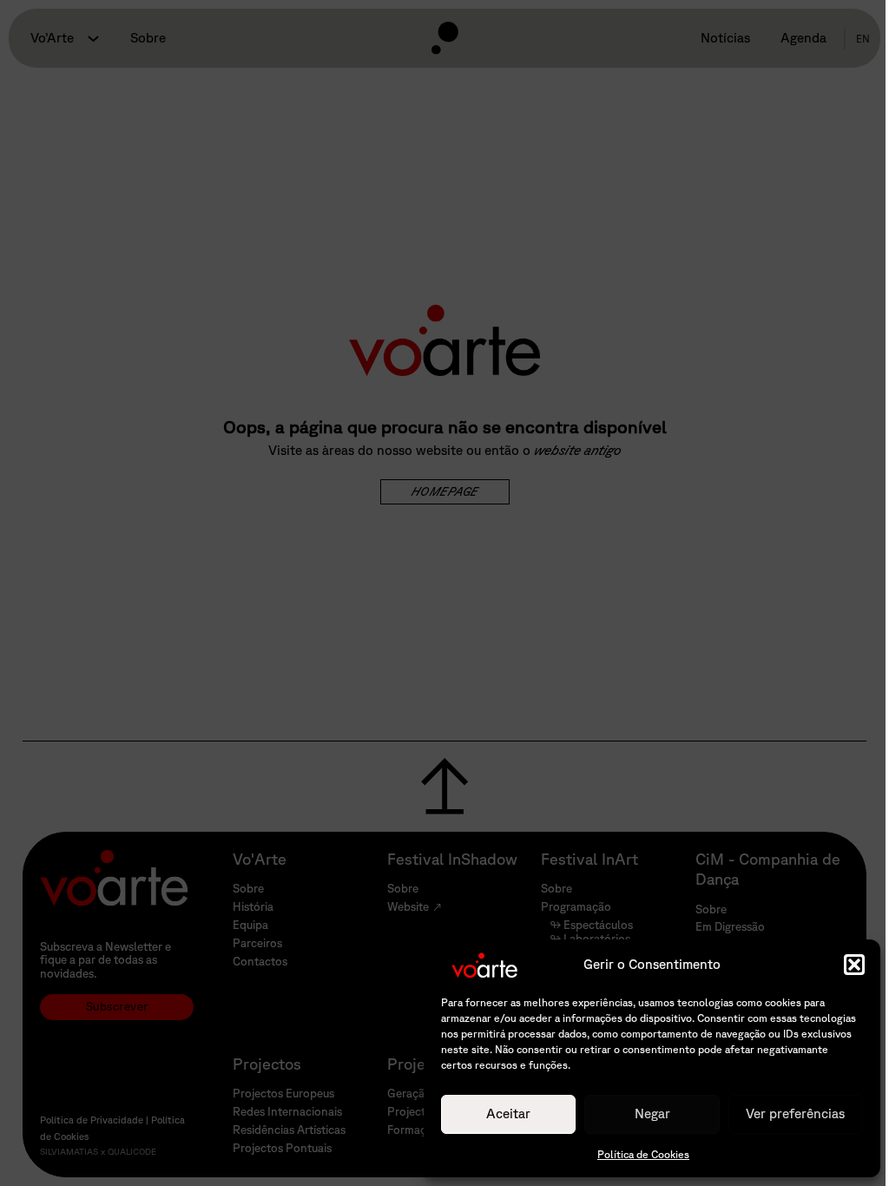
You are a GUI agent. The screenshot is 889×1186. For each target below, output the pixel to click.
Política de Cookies (643, 1154)
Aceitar (508, 1113)
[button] (854, 964)
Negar (652, 1113)
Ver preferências (795, 1113)
